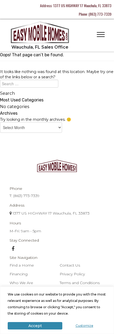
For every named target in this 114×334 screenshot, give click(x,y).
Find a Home (22, 265)
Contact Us (70, 265)
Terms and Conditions (80, 282)
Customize (84, 326)
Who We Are (21, 282)
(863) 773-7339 (100, 14)
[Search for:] (57, 85)
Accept (35, 325)
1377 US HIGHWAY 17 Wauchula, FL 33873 (82, 5)
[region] (57, 310)
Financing (19, 274)
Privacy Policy (72, 274)
